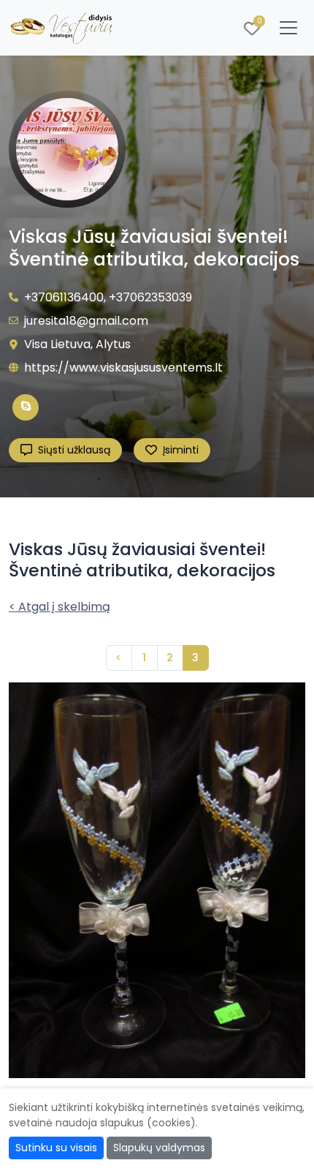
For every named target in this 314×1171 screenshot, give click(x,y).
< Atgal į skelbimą (59, 606)
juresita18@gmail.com (86, 320)
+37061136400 (64, 297)
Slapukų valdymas (159, 1147)
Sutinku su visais (56, 1147)
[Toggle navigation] (288, 28)
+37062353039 (150, 297)
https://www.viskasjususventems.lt (123, 367)
